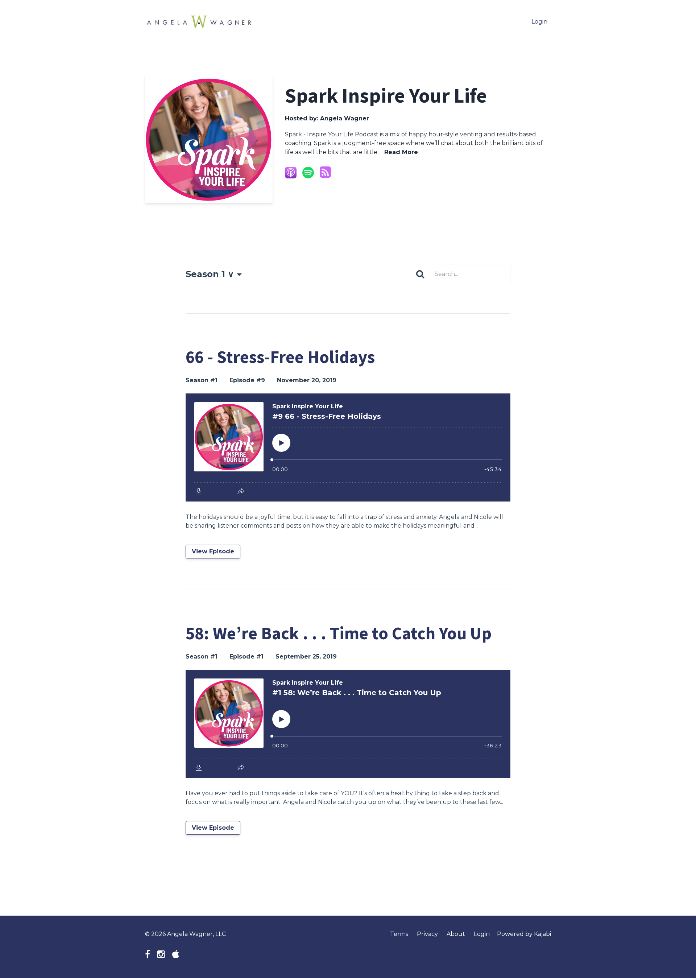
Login (539, 21)
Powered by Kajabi (524, 933)
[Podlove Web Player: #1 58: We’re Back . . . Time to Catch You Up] (348, 724)
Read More (401, 152)
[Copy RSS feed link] (325, 172)
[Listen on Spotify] (308, 172)
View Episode (213, 551)
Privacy (427, 933)
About (456, 933)
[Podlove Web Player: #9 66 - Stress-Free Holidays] (348, 447)
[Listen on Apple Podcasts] (291, 172)
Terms (399, 933)
